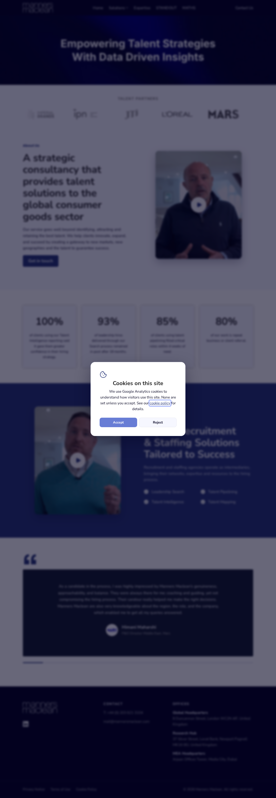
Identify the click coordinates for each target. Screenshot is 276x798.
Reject (158, 422)
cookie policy (160, 403)
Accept (118, 422)
